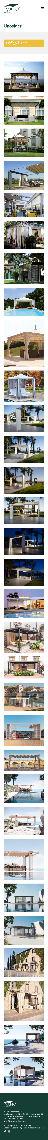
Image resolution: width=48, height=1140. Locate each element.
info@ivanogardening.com (16, 1121)
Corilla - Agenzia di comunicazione (28, 1128)
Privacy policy (10, 1125)
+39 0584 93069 (15, 1118)
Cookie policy (25, 1125)
